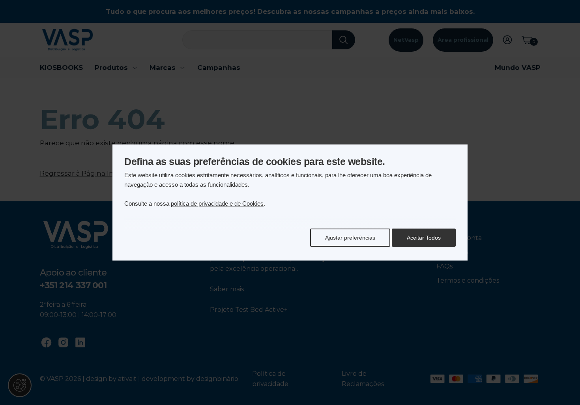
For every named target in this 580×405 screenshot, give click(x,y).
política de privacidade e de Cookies (217, 203)
